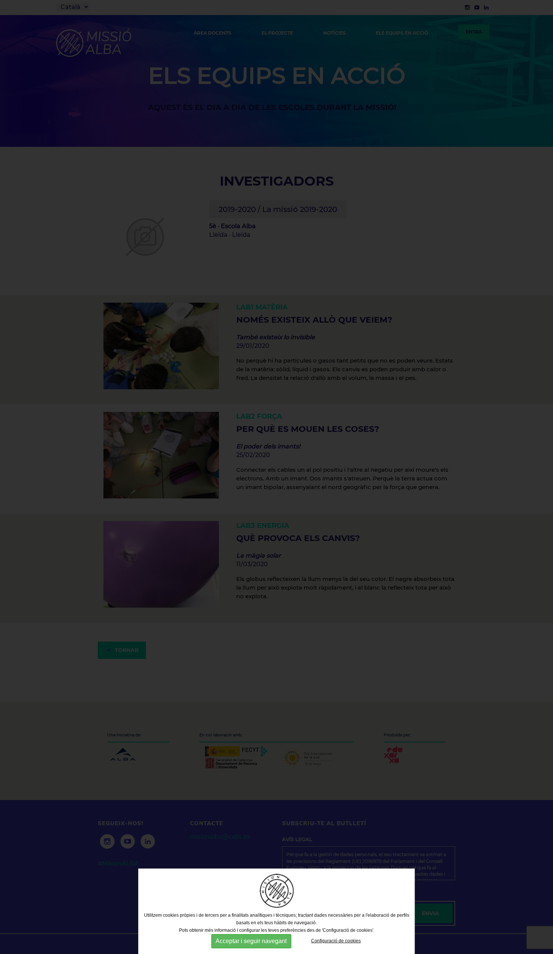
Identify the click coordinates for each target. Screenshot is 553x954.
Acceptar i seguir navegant (251, 941)
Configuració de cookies (336, 940)
